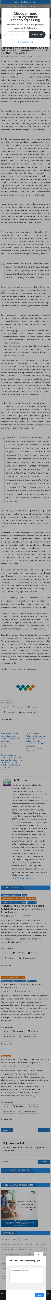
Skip (31, 1295)
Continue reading (25, 42)
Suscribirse (37, 34)
